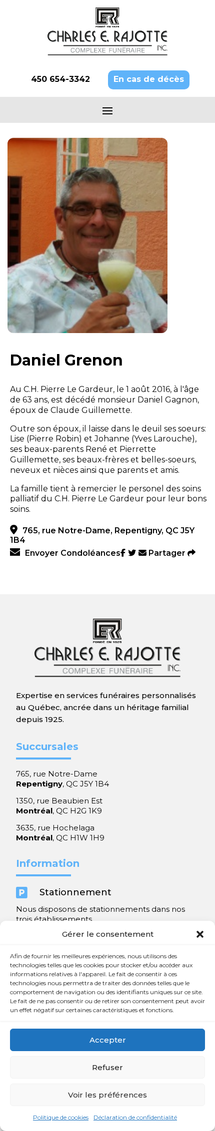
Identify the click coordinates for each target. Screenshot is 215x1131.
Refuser (107, 1067)
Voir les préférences (107, 1095)
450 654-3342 (60, 79)
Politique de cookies (60, 1117)
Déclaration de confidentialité (135, 1117)
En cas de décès (149, 79)
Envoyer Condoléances (72, 553)
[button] (200, 934)
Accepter (108, 1040)
